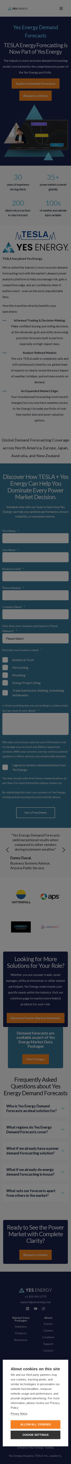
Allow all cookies (35, 1424)
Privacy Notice (19, 1413)
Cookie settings (35, 1434)
